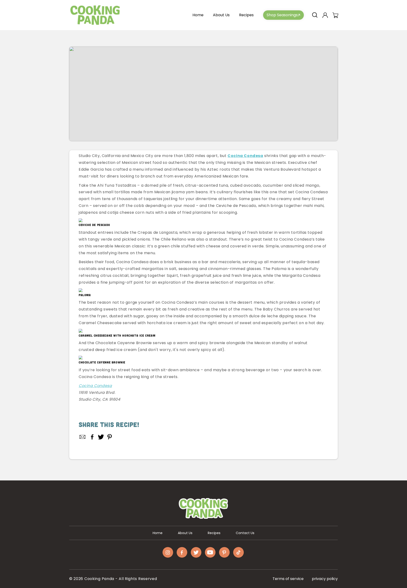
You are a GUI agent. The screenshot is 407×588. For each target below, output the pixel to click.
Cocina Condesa (95, 385)
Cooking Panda (99, 578)
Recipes (214, 533)
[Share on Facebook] (92, 437)
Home (158, 533)
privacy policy (325, 578)
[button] (314, 15)
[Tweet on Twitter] (101, 437)
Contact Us (245, 533)
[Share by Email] (83, 436)
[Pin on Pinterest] (109, 437)
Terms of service (288, 578)
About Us (185, 533)
